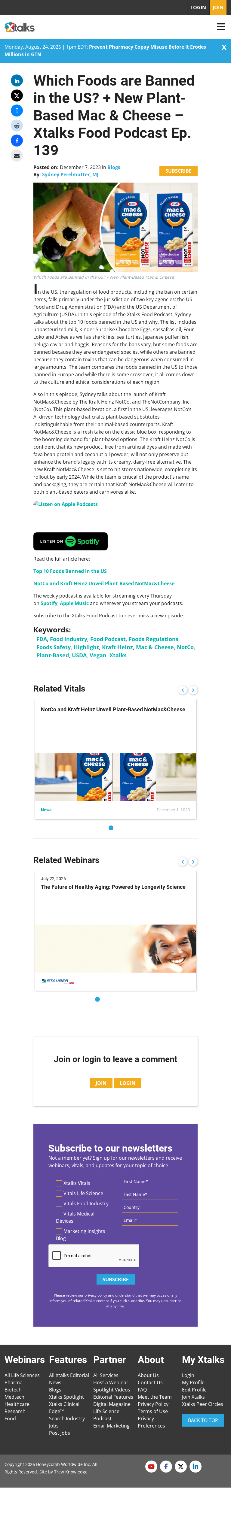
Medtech (14, 1397)
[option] (115, 759)
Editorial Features (113, 1397)
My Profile (193, 1382)
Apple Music (74, 603)
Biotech (13, 1389)
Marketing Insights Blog (80, 1235)
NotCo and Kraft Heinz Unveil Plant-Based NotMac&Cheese (103, 583)
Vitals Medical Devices (75, 1217)
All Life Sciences (22, 1375)
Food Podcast (108, 639)
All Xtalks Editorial (69, 1375)
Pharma (14, 1382)
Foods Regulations (153, 639)
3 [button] (115, 999)
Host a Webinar (110, 1382)
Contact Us (150, 1382)
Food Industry (68, 639)
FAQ (142, 1389)
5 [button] (134, 999)
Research (15, 1411)
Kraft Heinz (117, 647)
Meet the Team (155, 1397)
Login (188, 1375)
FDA (41, 639)
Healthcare (17, 1404)
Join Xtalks (193, 1397)
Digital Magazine (112, 1404)
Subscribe (178, 171)
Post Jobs (59, 1433)
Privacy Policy (153, 1404)
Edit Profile (194, 1389)
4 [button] (125, 999)
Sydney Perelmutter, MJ (70, 174)
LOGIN (198, 7)
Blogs (113, 167)
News (55, 1382)
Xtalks (118, 655)
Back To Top (203, 1420)
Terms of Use (153, 1411)
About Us (148, 1375)
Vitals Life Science (83, 1193)
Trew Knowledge (71, 1472)
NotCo (185, 647)
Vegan (98, 655)
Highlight (86, 647)
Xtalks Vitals (76, 1183)
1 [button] (111, 828)
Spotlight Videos (111, 1389)
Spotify (49, 603)
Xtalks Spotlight (66, 1397)
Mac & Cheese (155, 647)
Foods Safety (53, 647)
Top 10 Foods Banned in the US (70, 571)
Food (10, 1418)
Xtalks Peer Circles (202, 1404)
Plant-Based (52, 655)
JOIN (218, 7)
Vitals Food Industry (86, 1203)
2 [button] (120, 828)
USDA (79, 655)
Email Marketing (111, 1425)
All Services (106, 1375)
